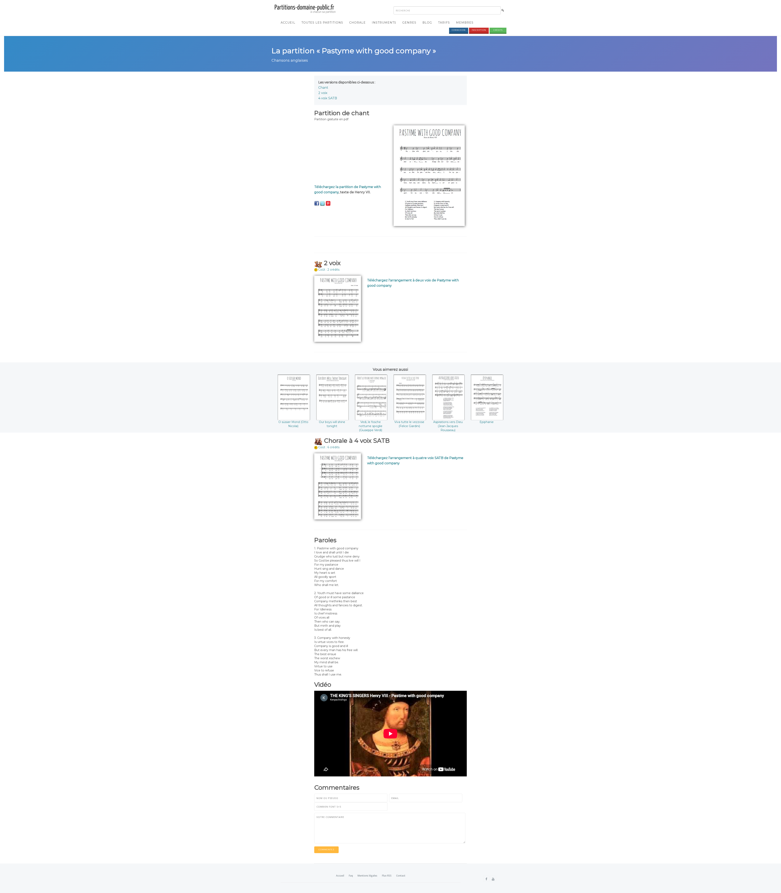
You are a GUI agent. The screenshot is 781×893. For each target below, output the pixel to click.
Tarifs (444, 22)
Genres (409, 22)
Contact (400, 875)
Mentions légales (367, 875)
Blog (427, 22)
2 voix (322, 93)
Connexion (459, 30)
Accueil (288, 22)
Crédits (498, 30)
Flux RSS (387, 875)
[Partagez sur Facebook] (316, 203)
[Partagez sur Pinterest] (328, 203)
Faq (351, 875)
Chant (323, 88)
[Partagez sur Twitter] (322, 203)
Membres (464, 22)
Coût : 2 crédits (328, 269)
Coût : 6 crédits (328, 447)
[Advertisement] (350, 153)
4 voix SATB (327, 98)
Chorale (357, 22)
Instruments (384, 22)
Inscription (479, 30)
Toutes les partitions (322, 22)
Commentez (326, 849)
